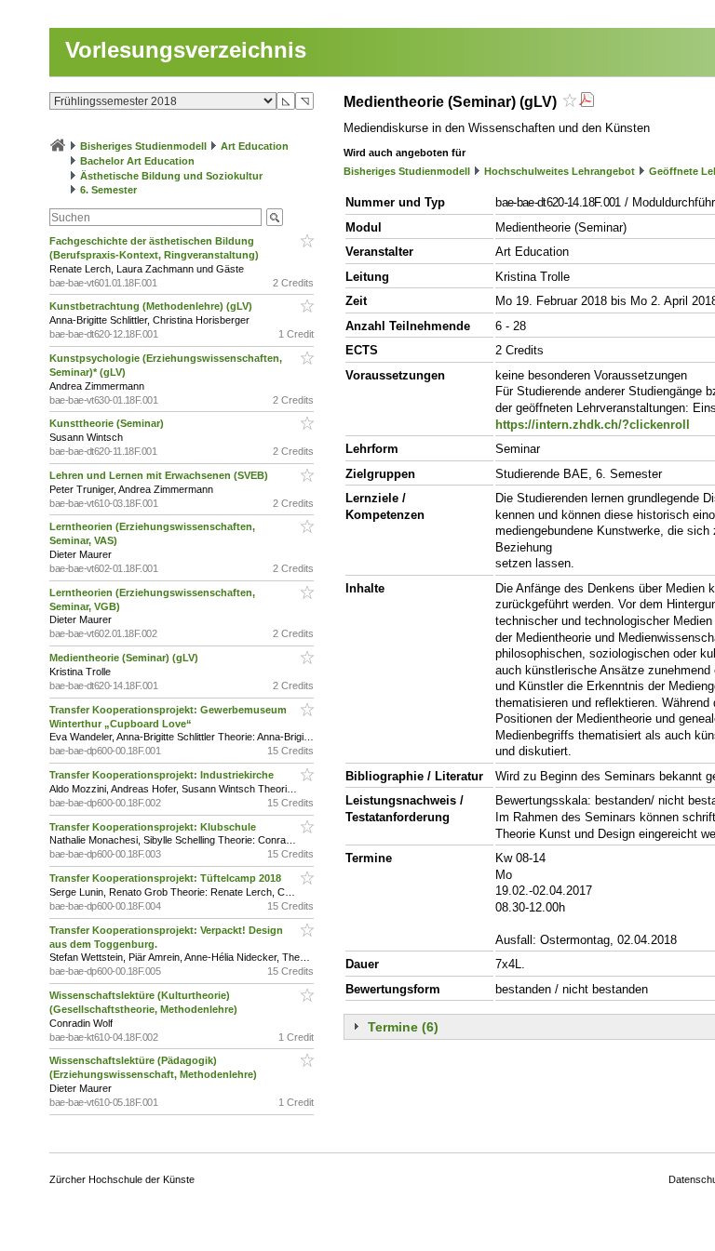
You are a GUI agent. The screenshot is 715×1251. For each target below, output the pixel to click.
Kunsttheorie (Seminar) (108, 423)
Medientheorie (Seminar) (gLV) (125, 657)
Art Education (255, 146)
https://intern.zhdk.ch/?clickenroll (592, 425)
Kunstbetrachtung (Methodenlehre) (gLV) (152, 306)
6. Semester (108, 189)
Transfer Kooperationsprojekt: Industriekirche (163, 774)
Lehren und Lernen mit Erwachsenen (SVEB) (160, 475)
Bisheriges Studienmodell (143, 146)
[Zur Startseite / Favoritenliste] (57, 146)
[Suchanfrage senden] (274, 217)
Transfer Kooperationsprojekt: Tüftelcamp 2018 (166, 878)
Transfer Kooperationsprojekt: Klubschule (154, 826)
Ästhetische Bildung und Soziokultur (171, 175)
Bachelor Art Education (137, 160)
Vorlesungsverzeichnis (185, 49)
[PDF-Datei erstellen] (586, 102)
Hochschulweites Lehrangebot (559, 171)
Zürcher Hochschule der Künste (122, 1179)
